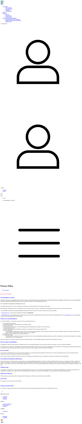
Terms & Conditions (7, 404)
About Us (5, 406)
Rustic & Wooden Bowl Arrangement (13, 20)
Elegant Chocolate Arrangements (9, 18)
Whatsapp (5, 417)
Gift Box (5, 398)
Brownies (5, 13)
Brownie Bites (8, 15)
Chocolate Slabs (9, 8)
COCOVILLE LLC (5, 312)
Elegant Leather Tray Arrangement (13, 19)
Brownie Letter (9, 16)
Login (4, 191)
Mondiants (8, 10)
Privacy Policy (6, 290)
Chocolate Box (9, 7)
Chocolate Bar (8, 11)
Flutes (4, 12)
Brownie (7, 14)
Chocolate (5, 396)
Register (4, 190)
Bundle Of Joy (9, 21)
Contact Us (5, 411)
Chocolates (5, 6)
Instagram (5, 416)
